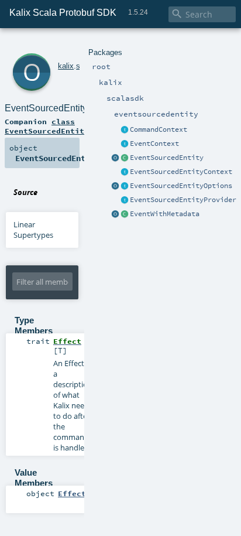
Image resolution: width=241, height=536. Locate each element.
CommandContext (158, 129)
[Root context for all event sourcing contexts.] (124, 172)
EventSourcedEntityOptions (181, 186)
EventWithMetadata (164, 214)
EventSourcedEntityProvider (183, 200)
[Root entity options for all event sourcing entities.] (124, 186)
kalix (66, 66)
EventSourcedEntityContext (181, 172)
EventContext (154, 143)
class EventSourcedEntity (47, 126)
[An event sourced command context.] (124, 130)
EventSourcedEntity (167, 157)
